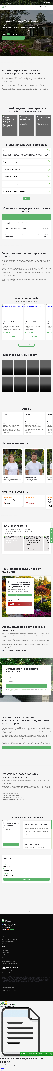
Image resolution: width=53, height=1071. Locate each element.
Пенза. (15, 972)
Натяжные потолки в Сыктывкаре (9, 963)
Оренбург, (18, 970)
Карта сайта (4, 992)
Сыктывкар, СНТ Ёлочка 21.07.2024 (10, 322)
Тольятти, (4, 970)
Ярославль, (8, 970)
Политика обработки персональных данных (10, 988)
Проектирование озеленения (8, 941)
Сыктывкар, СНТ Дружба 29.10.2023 (33, 322)
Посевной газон (5, 952)
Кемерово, (13, 970)
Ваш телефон (10, 681)
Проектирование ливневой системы (10, 939)
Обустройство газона (6, 954)
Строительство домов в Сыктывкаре (10, 960)
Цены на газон (5, 948)
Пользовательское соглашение (8, 987)
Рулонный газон (5, 950)
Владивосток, (11, 972)
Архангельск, (5, 972)
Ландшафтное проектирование (9, 936)
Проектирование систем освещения (10, 937)
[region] (37, 834)
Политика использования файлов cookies (10, 990)
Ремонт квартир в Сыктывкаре (8, 961)
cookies (45, 1053)
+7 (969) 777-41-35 (43, 6)
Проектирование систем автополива (10, 943)
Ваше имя (9, 677)
